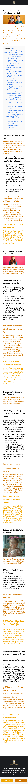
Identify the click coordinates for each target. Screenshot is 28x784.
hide (12, 48)
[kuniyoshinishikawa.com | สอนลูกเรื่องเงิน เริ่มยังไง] (14, 2)
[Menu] (2, 3)
